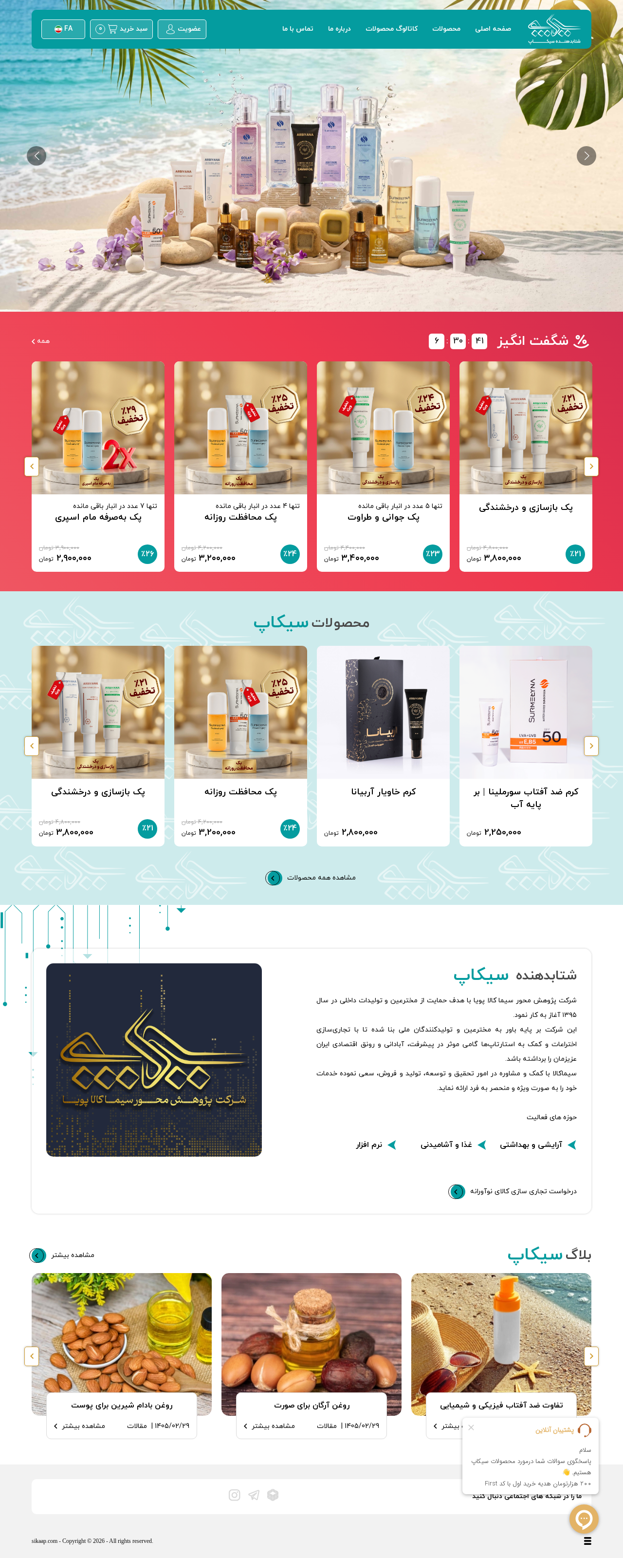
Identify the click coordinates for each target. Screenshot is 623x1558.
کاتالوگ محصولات (392, 29)
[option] (311, 156)
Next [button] (591, 466)
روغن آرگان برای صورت (311, 1405)
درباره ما (339, 29)
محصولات (446, 29)
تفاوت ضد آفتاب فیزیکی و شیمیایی (501, 1405)
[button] (36, 156)
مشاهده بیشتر (273, 1426)
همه (43, 341)
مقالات (327, 1426)
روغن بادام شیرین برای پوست (121, 1405)
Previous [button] (31, 466)
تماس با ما (297, 29)
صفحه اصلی (493, 29)
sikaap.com (45, 1541)
